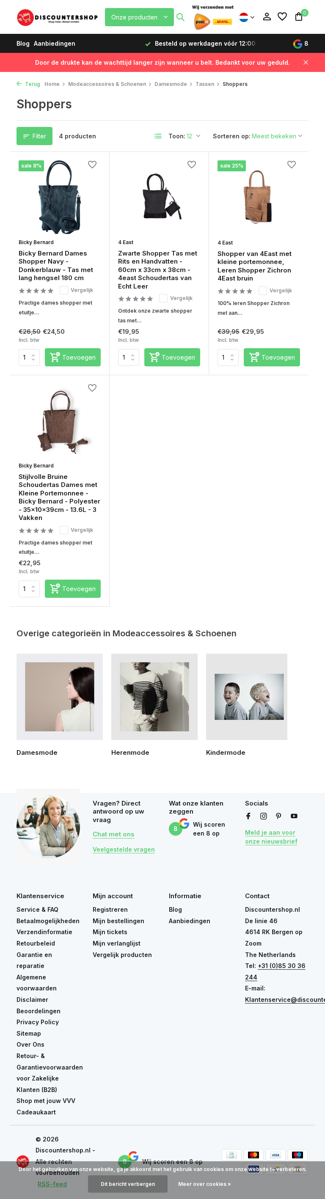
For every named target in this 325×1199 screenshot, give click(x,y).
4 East (125, 242)
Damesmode (170, 84)
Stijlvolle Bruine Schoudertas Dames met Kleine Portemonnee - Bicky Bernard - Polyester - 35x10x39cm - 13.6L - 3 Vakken (59, 497)
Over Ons (30, 1044)
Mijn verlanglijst (116, 943)
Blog (23, 43)
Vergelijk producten (122, 954)
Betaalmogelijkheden (48, 920)
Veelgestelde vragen (124, 849)
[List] (158, 136)
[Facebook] (248, 816)
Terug (32, 84)
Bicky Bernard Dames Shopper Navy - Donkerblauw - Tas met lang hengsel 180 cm (56, 265)
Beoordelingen (39, 1011)
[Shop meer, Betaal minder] (58, 17)
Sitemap (29, 1033)
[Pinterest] (278, 816)
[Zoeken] (180, 17)
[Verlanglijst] (282, 17)
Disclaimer (32, 999)
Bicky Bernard (36, 242)
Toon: (176, 136)
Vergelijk (82, 290)
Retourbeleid (36, 943)
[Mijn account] (267, 17)
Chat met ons (114, 834)
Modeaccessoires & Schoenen (107, 84)
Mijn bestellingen (118, 920)
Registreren (110, 909)
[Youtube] (294, 816)
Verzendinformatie (44, 931)
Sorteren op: (232, 136)
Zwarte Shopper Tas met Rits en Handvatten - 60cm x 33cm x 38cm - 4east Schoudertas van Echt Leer (157, 269)
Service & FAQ (37, 909)
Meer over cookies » (204, 1184)
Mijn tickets (110, 931)
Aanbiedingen (54, 43)
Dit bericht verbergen (128, 1184)
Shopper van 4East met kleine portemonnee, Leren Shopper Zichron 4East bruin (255, 266)
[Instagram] (263, 816)
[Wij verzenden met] (213, 17)
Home (52, 84)
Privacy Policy (38, 1022)
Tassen (205, 84)
